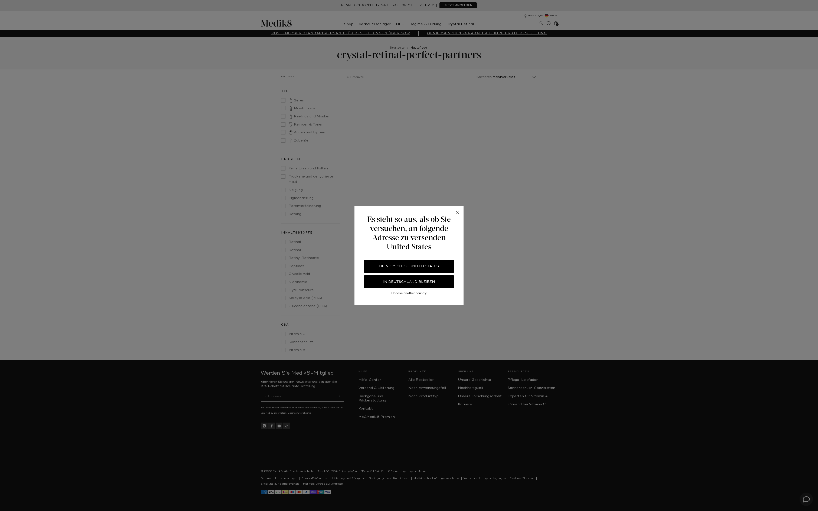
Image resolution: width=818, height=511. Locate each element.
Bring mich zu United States (409, 266)
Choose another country (409, 293)
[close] (457, 212)
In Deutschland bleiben (409, 282)
